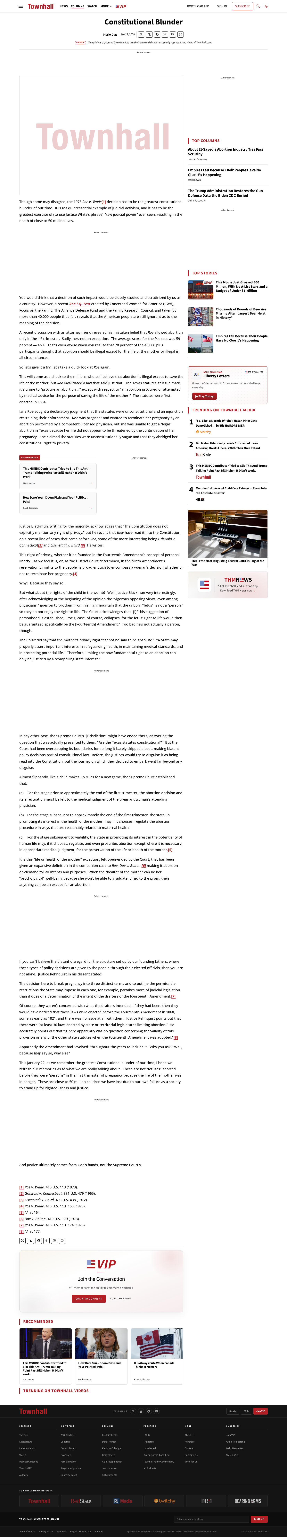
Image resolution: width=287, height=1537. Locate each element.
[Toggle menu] (21, 6)
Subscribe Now (120, 1298)
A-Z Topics (67, 1426)
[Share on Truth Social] (149, 34)
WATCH (92, 6)
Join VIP (260, 1411)
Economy (66, 1455)
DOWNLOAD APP (198, 6)
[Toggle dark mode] (266, 6)
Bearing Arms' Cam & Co (156, 1455)
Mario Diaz (110, 34)
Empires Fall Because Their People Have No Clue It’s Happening (224, 172)
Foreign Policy (68, 1461)
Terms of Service (27, 1531)
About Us (189, 1435)
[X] (133, 1411)
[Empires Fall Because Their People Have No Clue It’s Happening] (200, 343)
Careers (189, 1448)
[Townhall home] (33, 1411)
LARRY (147, 1435)
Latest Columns (27, 1448)
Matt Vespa (28, 1379)
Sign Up (259, 1519)
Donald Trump (68, 1448)
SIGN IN (222, 6)
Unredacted (150, 1448)
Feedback (61, 1531)
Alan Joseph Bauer (112, 1461)
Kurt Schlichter (142, 1379)
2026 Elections (68, 1435)
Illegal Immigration (71, 1468)
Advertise (189, 1442)
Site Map (99, 1531)
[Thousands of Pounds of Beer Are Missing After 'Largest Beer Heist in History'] (200, 316)
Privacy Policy (46, 1531)
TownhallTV (25, 1468)
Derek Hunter (109, 1442)
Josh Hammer (109, 1468)
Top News (24, 1435)
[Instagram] (141, 1411)
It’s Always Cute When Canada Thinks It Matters (154, 1365)
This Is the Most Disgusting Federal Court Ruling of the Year (227, 563)
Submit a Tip (191, 1455)
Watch (22, 1455)
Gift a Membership (235, 1442)
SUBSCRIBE (242, 6)
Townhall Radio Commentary (159, 1461)
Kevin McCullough (111, 1448)
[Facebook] (149, 1411)
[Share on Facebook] (157, 34)
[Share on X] (141, 34)
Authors (23, 1475)
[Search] (258, 6)
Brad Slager (108, 1455)
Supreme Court (69, 1475)
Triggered (149, 1442)
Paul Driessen (85, 1379)
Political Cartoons (28, 1461)
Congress (65, 1442)
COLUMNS (77, 6)
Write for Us (191, 1461)
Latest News (25, 1442)
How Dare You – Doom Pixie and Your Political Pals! (99, 1365)
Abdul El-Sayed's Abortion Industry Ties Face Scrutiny (225, 152)
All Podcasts (150, 1468)
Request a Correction (80, 1531)
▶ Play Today (204, 396)
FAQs (246, 1411)
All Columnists (109, 1475)
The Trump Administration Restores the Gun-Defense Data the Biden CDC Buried (226, 193)
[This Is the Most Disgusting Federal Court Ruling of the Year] (227, 533)
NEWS (64, 6)
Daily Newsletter (234, 1448)
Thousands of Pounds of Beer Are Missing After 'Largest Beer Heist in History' (241, 313)
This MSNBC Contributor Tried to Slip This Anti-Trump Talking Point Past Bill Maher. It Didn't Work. (44, 1369)
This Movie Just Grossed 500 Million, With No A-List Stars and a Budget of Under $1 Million (241, 286)
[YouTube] (156, 1411)
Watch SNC (232, 1455)
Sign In (232, 1411)
